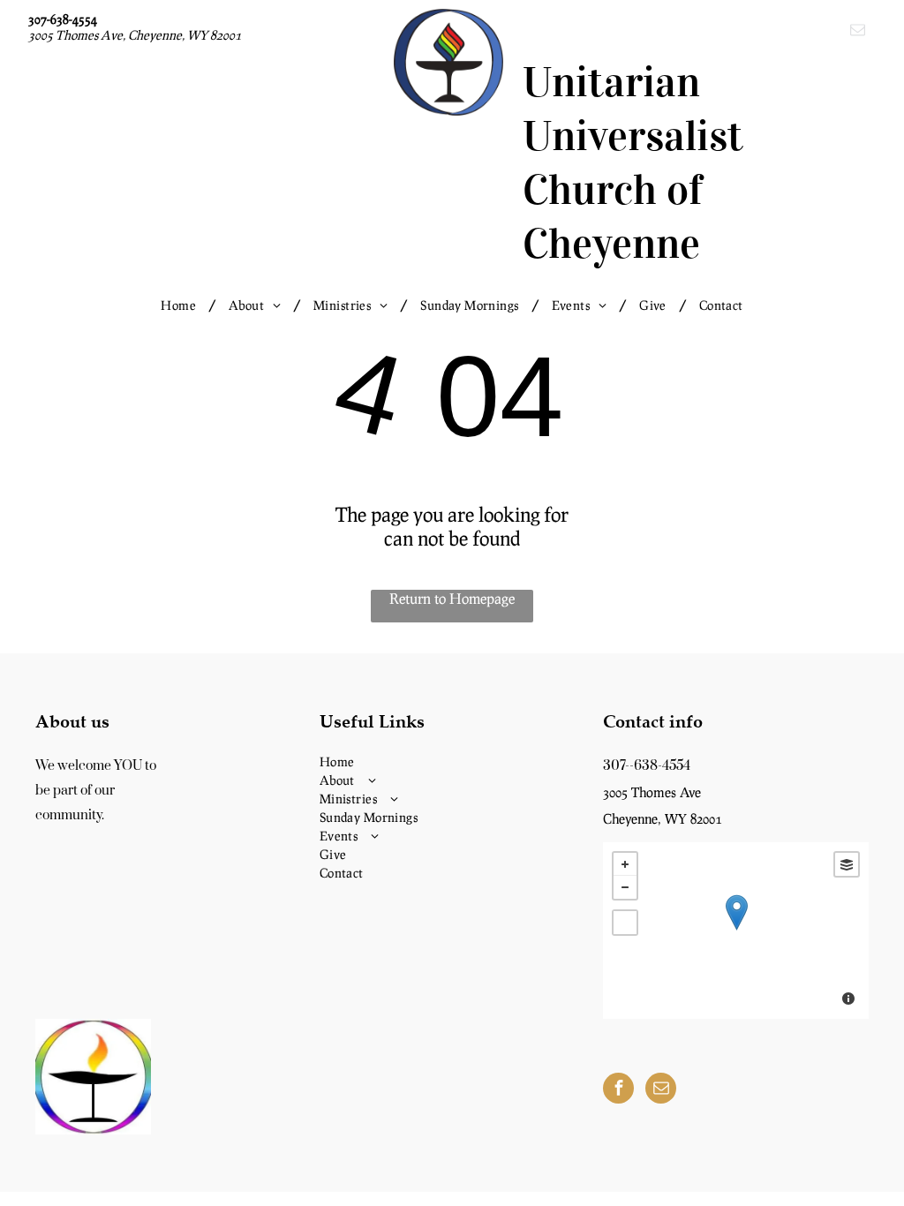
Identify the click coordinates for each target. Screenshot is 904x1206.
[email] (858, 32)
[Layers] (846, 864)
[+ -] (736, 930)
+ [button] (625, 864)
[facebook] (618, 1090)
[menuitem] (181, 305)
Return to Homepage (452, 598)
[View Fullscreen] (625, 922)
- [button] (625, 887)
